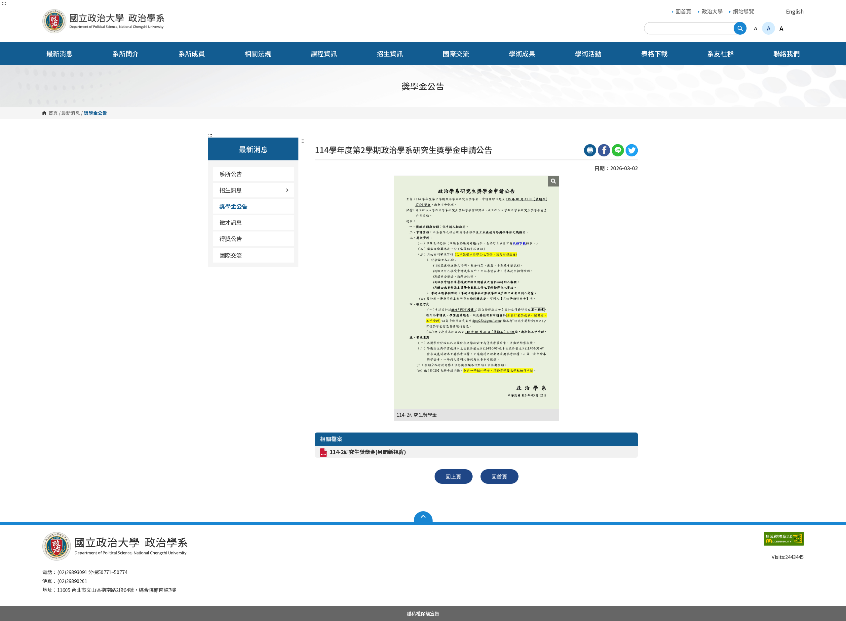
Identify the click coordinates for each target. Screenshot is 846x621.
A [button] (755, 28)
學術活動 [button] (588, 53)
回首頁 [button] (499, 476)
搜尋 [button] (740, 28)
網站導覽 (743, 11)
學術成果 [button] (522, 53)
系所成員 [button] (191, 53)
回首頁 (683, 11)
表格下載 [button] (654, 53)
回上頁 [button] (453, 476)
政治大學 (712, 11)
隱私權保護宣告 (423, 613)
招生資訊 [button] (390, 53)
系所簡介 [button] (125, 53)
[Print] (590, 150)
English (795, 11)
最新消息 (70, 113)
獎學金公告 (233, 206)
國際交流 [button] (456, 53)
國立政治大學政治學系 (49, 14)
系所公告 (230, 174)
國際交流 (230, 255)
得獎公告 (230, 238)
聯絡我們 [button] (786, 53)
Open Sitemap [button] (423, 516)
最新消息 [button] (59, 53)
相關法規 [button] (258, 53)
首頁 (53, 113)
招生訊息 (230, 190)
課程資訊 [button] (324, 53)
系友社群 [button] (720, 53)
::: (4, 2)
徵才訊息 (230, 222)
